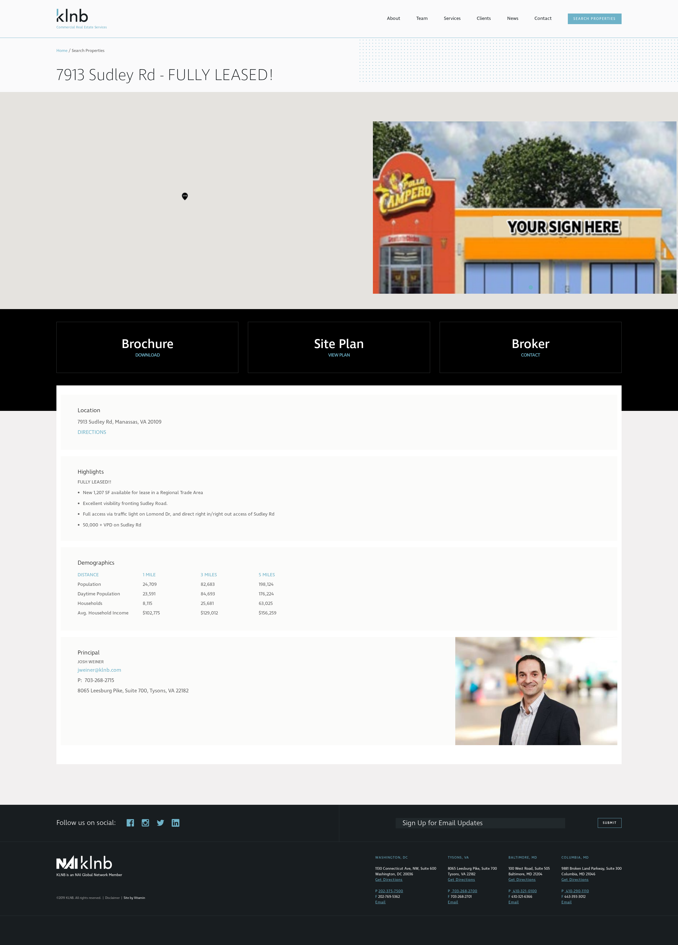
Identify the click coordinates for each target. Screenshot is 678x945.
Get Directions (389, 879)
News (512, 18)
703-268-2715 (99, 680)
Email (380, 902)
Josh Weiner (91, 662)
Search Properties (594, 18)
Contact (543, 18)
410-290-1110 (577, 891)
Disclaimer (112, 898)
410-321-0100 (524, 891)
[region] (339, 200)
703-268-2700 (464, 891)
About (393, 18)
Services (452, 18)
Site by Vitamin (134, 898)
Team (422, 18)
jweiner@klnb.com (99, 670)
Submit (610, 823)
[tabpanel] (525, 207)
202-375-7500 (390, 891)
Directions (92, 432)
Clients (484, 18)
